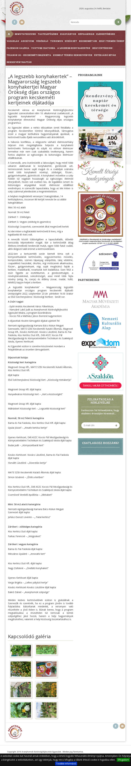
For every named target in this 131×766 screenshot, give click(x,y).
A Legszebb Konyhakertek (73, 48)
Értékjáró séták (105, 55)
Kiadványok (68, 34)
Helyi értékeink (102, 48)
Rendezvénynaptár (19, 62)
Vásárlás (13, 41)
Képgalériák (86, 34)
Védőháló (42, 41)
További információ (66, 763)
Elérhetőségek (105, 34)
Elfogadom (123, 759)
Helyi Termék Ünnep (111, 41)
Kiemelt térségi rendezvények (72, 55)
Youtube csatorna (43, 48)
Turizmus (56, 41)
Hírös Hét (71, 41)
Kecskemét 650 (88, 41)
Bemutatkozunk (25, 34)
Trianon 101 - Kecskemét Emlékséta (29, 55)
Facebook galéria (18, 48)
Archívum (27, 41)
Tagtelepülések (48, 34)
